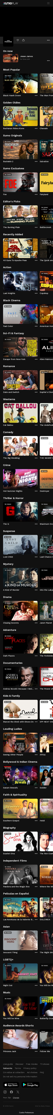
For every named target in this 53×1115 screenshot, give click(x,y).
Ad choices (32, 1072)
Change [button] (16, 1098)
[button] (26, 58)
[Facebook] (11, 1092)
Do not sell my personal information (20, 1076)
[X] (18, 1092)
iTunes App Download (11, 1085)
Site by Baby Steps (42, 1106)
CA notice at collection (13, 1072)
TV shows (44, 1064)
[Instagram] (5, 1092)
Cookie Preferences (26, 1113)
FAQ (42, 1072)
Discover (19, 1064)
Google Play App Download (30, 1085)
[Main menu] (48, 3)
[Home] (10, 3)
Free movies (31, 1064)
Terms (18, 1068)
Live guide (8, 1064)
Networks (7, 1068)
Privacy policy (29, 1068)
